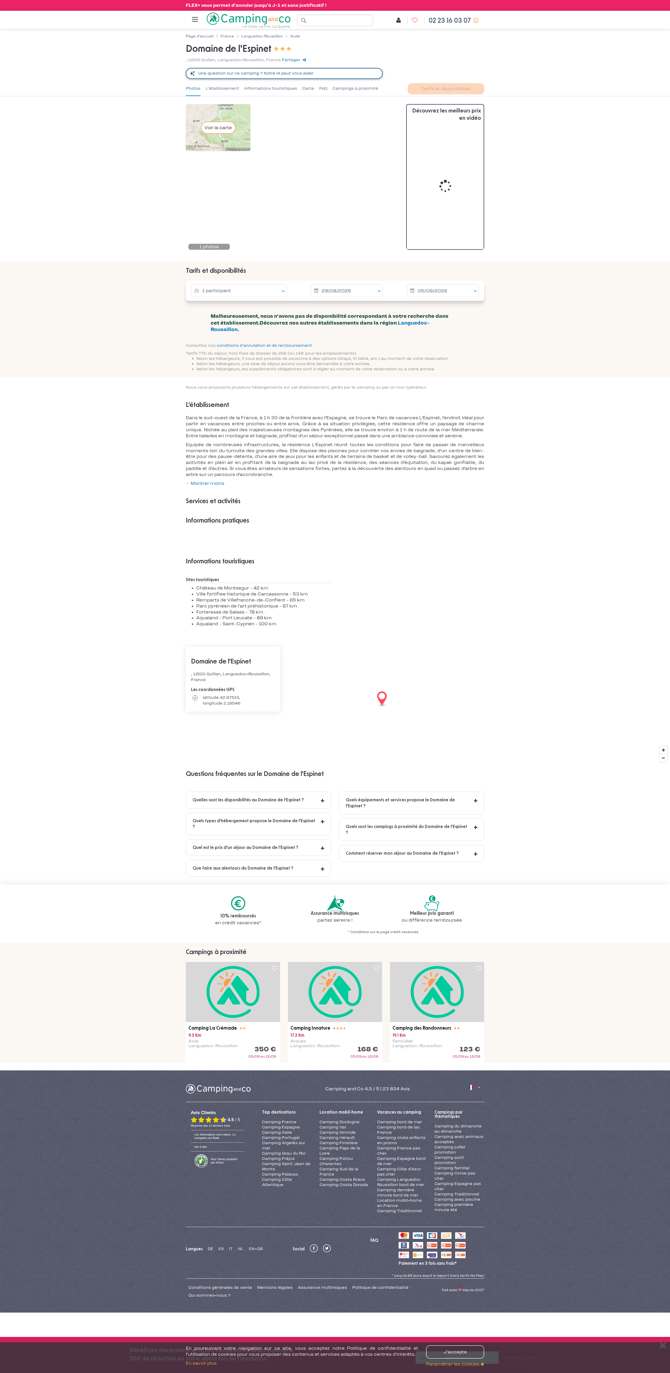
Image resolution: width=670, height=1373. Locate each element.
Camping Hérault (337, 1137)
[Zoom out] (663, 758)
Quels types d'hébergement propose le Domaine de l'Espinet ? (254, 824)
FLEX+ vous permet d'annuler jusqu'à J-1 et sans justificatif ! (256, 5)
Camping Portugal (281, 1137)
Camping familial (452, 1168)
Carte (308, 88)
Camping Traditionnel (399, 1211)
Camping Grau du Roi (283, 1153)
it (231, 1248)
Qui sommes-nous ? (209, 1295)
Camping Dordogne (340, 1122)
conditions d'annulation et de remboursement (264, 345)
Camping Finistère (339, 1143)
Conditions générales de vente (220, 1287)
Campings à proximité (355, 88)
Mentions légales (275, 1287)
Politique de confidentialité (380, 1287)
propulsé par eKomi (224, 1161)
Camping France (279, 1122)
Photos (193, 88)
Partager (291, 60)
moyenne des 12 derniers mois (210, 1125)
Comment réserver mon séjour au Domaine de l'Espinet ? (402, 853)
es (221, 1248)
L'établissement (222, 88)
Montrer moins (207, 483)
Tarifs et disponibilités (446, 88)
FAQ (323, 88)
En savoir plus (201, 1363)
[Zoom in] (663, 750)
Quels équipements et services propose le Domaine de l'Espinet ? (400, 803)
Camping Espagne (281, 1127)
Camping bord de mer (399, 1122)
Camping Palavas (280, 1174)
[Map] (335, 699)
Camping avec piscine (457, 1199)
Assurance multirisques (322, 1287)
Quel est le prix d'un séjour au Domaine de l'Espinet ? (245, 848)
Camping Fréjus (278, 1158)
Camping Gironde (338, 1132)
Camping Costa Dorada (344, 1184)
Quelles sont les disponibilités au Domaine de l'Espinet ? (248, 800)
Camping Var (333, 1127)
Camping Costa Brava (342, 1179)
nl (241, 1248)
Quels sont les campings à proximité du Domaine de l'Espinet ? (406, 830)
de (210, 1248)
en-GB (256, 1248)
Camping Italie (277, 1132)
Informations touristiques (270, 88)
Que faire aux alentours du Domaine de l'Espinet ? (243, 868)
